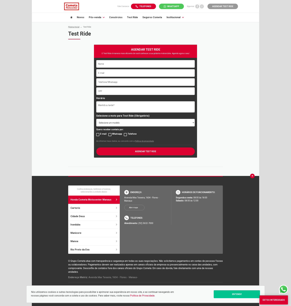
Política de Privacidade (142, 295)
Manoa (74, 241)
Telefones (145, 6)
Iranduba (75, 224)
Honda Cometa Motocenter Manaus (90, 199)
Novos (80, 17)
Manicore (75, 233)
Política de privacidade (144, 141)
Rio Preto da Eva (79, 249)
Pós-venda (95, 17)
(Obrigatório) (141, 115)
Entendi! (237, 294)
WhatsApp (173, 6)
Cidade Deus (77, 216)
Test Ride (132, 17)
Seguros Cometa (152, 17)
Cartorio (75, 208)
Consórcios (115, 17)
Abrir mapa (133, 208)
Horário (100, 98)
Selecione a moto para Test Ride (115, 115)
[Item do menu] (71, 17)
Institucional (174, 17)
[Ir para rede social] (197, 6)
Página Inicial (73, 27)
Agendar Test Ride (222, 6)
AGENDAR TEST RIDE (145, 151)
